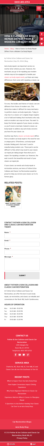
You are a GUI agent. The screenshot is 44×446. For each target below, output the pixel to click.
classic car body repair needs (14, 77)
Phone (7, 249)
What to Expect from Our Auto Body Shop (22, 381)
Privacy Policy (22, 438)
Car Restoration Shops (22, 421)
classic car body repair (26, 136)
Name (7, 232)
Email (7, 240)
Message (8, 257)
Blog (26, 61)
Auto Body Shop (22, 427)
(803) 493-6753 (22, 1)
